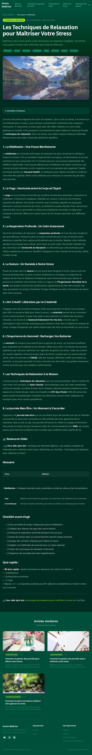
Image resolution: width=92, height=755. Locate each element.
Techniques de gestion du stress (36, 5)
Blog (34, 734)
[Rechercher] (89, 5)
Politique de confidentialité (73, 741)
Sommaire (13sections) (16, 111)
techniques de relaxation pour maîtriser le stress (49, 600)
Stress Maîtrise (8, 15)
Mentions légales (69, 737)
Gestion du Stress (67, 5)
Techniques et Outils (54, 5)
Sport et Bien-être (18, 5)
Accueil (35, 730)
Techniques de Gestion (81, 5)
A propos (66, 730)
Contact (66, 734)
